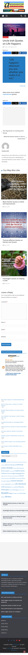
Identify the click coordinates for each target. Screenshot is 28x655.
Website (3, 337)
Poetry (10, 490)
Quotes (5, 492)
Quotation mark (21, 489)
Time (18, 493)
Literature (22, 484)
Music (16, 487)
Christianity (11, 471)
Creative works (19, 471)
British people (5, 471)
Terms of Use (4, 623)
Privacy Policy (4, 626)
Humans (3, 484)
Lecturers (12, 484)
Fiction (21, 476)
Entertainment (16, 476)
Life (16, 484)
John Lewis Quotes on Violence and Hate (11, 597)
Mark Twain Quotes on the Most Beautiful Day (12, 399)
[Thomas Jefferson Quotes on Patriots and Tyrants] (14, 213)
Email (3, 329)
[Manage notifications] (24, 652)
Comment (4, 302)
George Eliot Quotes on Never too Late (11, 605)
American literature (10, 465)
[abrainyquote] (3, 16)
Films (13, 478)
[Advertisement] (14, 116)
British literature (20, 468)
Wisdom (3, 497)
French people (18, 478)
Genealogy (3, 481)
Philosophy (5, 490)
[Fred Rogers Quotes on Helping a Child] (14, 251)
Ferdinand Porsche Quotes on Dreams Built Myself (13, 426)
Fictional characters (5, 478)
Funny (23, 478)
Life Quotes (5, 37)
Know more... (14, 586)
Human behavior (17, 481)
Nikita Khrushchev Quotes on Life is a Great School (14, 138)
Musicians (21, 487)
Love (3, 487)
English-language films (18, 473)
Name (3, 322)
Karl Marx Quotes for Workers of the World (12, 431)
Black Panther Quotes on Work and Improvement (13, 203)
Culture (3, 473)
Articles (10, 467)
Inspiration (8, 484)
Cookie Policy (4, 629)
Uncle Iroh (14, 47)
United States (22, 493)
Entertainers (10, 476)
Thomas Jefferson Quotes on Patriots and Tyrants (13, 241)
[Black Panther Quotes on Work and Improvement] (14, 175)
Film (11, 478)
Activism (2, 465)
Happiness (8, 481)
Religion (11, 493)
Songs (15, 493)
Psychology (15, 490)
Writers (8, 496)
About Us (3, 620)
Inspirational (7, 94)
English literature (4, 476)
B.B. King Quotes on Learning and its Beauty (13, 132)
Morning (13, 487)
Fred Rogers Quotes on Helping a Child (13, 280)
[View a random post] (25, 16)
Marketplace (8, 487)
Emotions (8, 473)
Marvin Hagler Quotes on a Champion (10, 611)
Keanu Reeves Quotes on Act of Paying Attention (13, 441)
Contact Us (4, 633)
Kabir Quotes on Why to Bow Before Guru (11, 446)
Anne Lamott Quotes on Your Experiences (12, 608)
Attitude (15, 468)
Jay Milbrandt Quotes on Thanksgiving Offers (12, 422)
